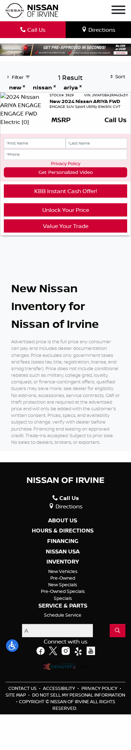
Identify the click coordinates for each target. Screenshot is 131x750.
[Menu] (118, 11)
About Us (62, 520)
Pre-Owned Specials (63, 591)
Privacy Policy (65, 163)
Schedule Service (62, 615)
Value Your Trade (65, 226)
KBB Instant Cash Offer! (65, 191)
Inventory (62, 562)
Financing (62, 541)
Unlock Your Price (65, 210)
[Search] (117, 630)
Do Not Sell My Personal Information (78, 695)
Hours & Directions (63, 531)
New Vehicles (63, 571)
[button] (12, 646)
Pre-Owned (62, 578)
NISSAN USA (63, 552)
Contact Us (23, 688)
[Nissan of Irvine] (32, 11)
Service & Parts (62, 606)
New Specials (62, 584)
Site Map (16, 695)
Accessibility (59, 688)
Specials (63, 598)
